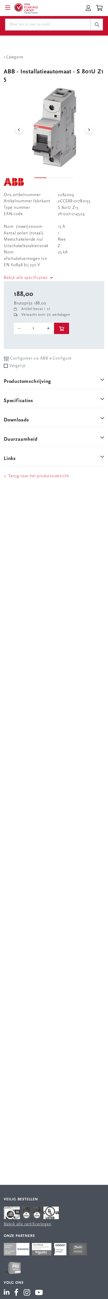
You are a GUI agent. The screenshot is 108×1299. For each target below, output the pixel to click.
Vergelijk (18, 366)
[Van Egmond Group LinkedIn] (8, 1293)
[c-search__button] (96, 25)
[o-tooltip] (34, 328)
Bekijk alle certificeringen (27, 1224)
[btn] (61, 328)
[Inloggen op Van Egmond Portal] (88, 8)
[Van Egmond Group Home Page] (26, 8)
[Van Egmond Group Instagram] (27, 1293)
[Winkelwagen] (100, 8)
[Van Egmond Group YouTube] (39, 1293)
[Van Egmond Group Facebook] (16, 1293)
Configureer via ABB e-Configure (40, 358)
